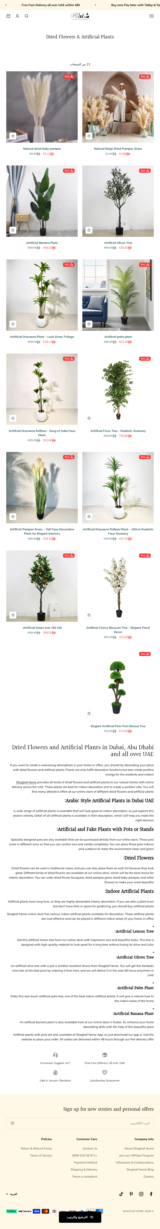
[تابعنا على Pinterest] (131, 1194)
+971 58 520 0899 (84, 1155)
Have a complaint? (84, 1176)
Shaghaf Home (26, 782)
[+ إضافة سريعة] (88, 136)
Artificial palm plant (118, 337)
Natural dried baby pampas (42, 148)
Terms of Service (41, 1155)
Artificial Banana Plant (42, 243)
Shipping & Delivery (84, 1169)
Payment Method (85, 1162)
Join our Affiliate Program (136, 1155)
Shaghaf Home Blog (140, 1169)
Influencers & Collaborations (135, 1162)
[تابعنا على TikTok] (121, 1194)
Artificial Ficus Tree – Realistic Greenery (118, 431)
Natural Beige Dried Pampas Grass (118, 148)
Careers (149, 1176)
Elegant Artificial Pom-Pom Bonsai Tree (118, 726)
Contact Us (90, 1148)
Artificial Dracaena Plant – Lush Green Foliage (42, 337)
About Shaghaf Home (139, 1148)
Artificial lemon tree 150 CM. (42, 628)
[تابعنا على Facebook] (151, 1194)
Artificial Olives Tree (118, 243)
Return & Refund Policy (36, 1148)
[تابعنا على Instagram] (141, 1194)
